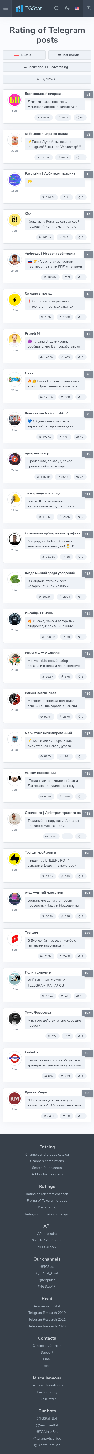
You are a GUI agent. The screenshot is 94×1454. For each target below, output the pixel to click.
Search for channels (47, 1167)
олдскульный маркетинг (44, 892)
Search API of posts (47, 1240)
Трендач (31, 932)
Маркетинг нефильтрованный (48, 733)
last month (71, 54)
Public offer (47, 1398)
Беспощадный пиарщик (44, 93)
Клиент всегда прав (40, 693)
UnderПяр (32, 1052)
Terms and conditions (47, 1385)
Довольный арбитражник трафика (52, 533)
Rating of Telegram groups (47, 1200)
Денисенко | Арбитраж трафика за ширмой (55, 812)
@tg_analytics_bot (47, 1438)
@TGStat (47, 1266)
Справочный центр (47, 1345)
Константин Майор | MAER (46, 413)
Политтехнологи (38, 972)
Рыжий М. (32, 333)
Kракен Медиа (36, 1092)
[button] (78, 8)
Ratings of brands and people (47, 1214)
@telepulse (47, 1279)
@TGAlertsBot (47, 1431)
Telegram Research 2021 (47, 1319)
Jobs (47, 1365)
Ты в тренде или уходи (42, 493)
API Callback (47, 1246)
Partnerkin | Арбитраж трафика (50, 173)
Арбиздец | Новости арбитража (50, 253)
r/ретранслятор (37, 453)
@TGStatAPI (47, 1286)
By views (48, 78)
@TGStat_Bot (47, 1418)
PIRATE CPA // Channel (42, 653)
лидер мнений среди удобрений (50, 573)
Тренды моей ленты (40, 852)
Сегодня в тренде (38, 293)
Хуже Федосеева (38, 1012)
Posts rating (47, 1207)
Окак (29, 373)
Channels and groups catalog (47, 1154)
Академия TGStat (47, 1306)
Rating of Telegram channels (47, 1194)
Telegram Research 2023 (47, 1326)
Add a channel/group (47, 1174)
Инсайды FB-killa (39, 613)
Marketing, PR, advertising (48, 66)
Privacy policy (47, 1392)
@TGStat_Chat (47, 1273)
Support (47, 1352)
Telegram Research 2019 (47, 1312)
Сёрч (28, 213)
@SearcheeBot (47, 1425)
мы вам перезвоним (40, 772)
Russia (26, 54)
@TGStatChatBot (47, 1444)
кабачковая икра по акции (46, 133)
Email (47, 1359)
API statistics (47, 1233)
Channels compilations (47, 1161)
